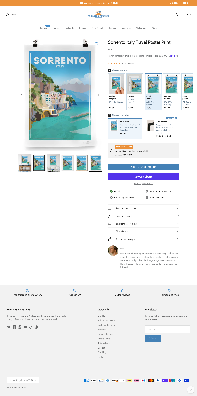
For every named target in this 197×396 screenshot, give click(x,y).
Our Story (102, 315)
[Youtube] (25, 327)
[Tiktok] (30, 327)
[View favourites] (182, 15)
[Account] (176, 15)
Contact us (102, 347)
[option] (60, 95)
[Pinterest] (36, 327)
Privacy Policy (104, 338)
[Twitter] (9, 327)
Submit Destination (106, 320)
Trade (100, 356)
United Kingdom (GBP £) (179, 3)
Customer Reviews (106, 325)
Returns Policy (104, 343)
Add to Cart (143, 167)
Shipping (102, 329)
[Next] (98, 95)
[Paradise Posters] (98, 15)
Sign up (153, 338)
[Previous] (21, 95)
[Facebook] (14, 327)
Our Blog (102, 352)
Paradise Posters (20, 387)
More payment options (143, 183)
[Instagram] (19, 327)
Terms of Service (105, 334)
